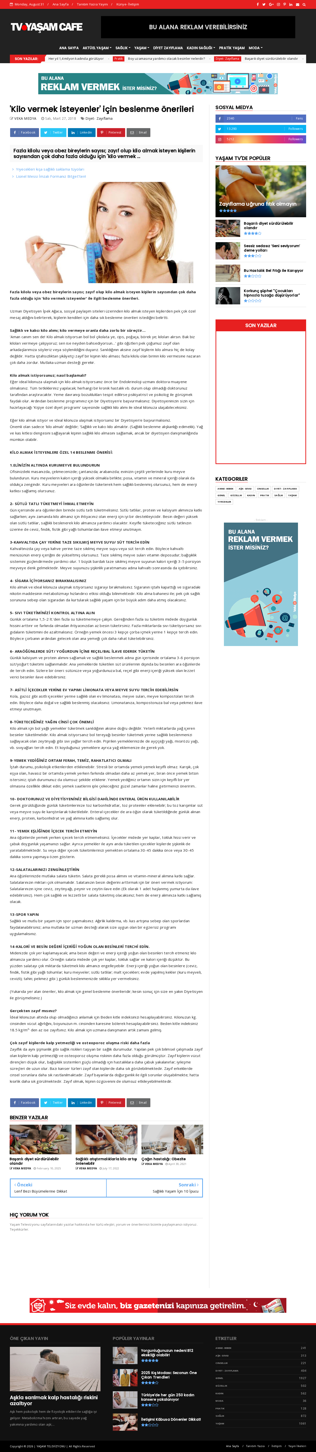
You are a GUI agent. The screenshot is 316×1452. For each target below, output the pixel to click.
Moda (219, 1400)
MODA (254, 47)
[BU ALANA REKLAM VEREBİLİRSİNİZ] (198, 37)
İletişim (277, 1446)
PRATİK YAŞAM (232, 47)
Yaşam (292, 495)
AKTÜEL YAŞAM (96, 47)
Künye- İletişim (128, 4)
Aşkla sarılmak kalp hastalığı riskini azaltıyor (54, 1400)
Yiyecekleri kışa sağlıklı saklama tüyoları (50, 169)
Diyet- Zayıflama (197, 59)
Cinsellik (263, 488)
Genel (283, 59)
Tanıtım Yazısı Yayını (92, 4)
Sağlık (278, 495)
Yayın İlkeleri (297, 1446)
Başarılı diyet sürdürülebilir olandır (241, 58)
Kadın (251, 495)
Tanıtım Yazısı (255, 1446)
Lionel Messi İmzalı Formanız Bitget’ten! (51, 176)
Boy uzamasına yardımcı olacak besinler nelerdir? (136, 58)
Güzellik (236, 495)
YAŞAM (141, 47)
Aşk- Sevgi (245, 488)
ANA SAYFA (69, 47)
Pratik (88, 59)
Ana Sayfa (61, 4)
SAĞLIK (122, 47)
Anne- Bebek (225, 488)
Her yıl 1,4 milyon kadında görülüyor (45, 58)
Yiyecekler (224, 501)
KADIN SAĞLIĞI (200, 47)
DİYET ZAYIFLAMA (168, 47)
